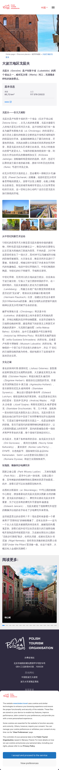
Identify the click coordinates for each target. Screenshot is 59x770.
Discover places (23, 54)
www (7, 102)
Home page (10, 54)
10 (34, 625)
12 (41, 625)
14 (48, 625)
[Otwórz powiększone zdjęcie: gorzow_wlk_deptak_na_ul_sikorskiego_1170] (48, 224)
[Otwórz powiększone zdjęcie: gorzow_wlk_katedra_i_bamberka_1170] (29, 224)
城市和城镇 (36, 54)
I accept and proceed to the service (29, 755)
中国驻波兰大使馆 (29, 677)
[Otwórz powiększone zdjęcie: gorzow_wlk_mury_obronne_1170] (11, 224)
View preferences (29, 763)
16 (55, 625)
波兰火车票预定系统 (29, 681)
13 (45, 625)
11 (38, 625)
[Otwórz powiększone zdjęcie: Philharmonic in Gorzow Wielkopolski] (15, 209)
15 (52, 625)
